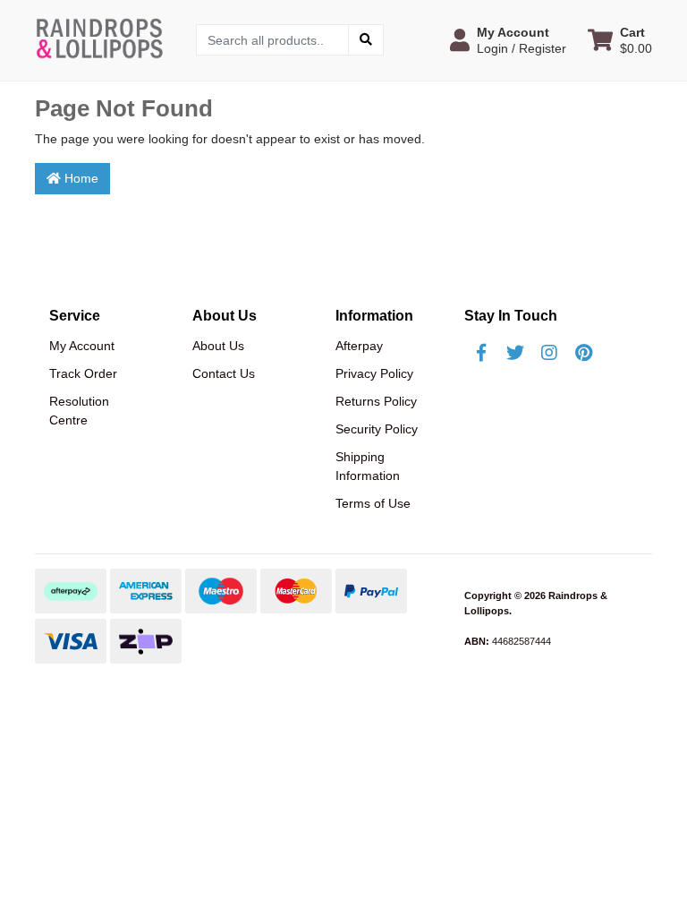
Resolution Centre (79, 410)
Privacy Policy (374, 373)
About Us (218, 346)
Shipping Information (367, 466)
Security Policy (376, 429)
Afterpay (359, 346)
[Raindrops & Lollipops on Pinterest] (583, 352)
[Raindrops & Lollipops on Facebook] (481, 352)
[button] (508, 40)
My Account (81, 346)
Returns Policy (376, 401)
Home (79, 178)
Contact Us (223, 373)
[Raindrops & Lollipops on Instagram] (549, 352)
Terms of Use (373, 503)
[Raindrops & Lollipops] (102, 38)
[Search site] (366, 40)
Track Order (83, 373)
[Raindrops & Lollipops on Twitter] (515, 352)
